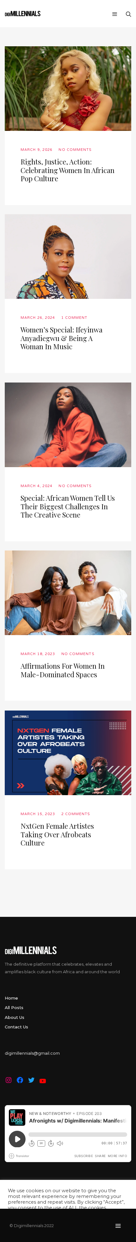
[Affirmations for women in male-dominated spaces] (68, 592)
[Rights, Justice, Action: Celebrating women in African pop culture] (68, 88)
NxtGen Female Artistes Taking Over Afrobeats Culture (57, 834)
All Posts (14, 1007)
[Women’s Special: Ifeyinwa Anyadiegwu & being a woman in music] (68, 256)
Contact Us (16, 1026)
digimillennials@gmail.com (32, 1053)
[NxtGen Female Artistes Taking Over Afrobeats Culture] (68, 753)
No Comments (75, 150)
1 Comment (74, 318)
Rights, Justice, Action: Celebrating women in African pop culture (67, 170)
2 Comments (75, 814)
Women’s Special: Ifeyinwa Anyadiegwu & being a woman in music (61, 338)
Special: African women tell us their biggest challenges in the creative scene (68, 506)
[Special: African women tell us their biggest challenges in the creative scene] (68, 425)
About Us (14, 1017)
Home (11, 998)
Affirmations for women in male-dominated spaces (63, 670)
